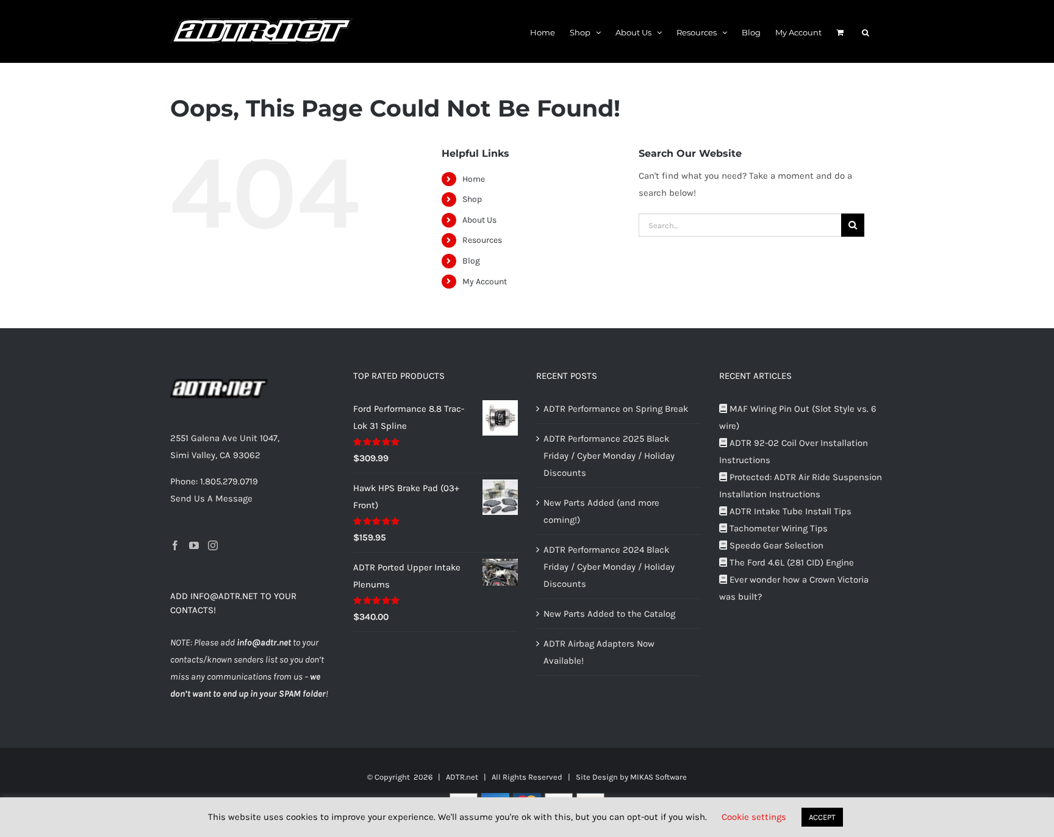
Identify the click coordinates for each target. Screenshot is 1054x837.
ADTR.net (462, 776)
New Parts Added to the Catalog (609, 613)
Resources (482, 240)
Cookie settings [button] (754, 816)
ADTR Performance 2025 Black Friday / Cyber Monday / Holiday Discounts (609, 455)
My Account (484, 281)
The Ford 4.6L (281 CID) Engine (790, 562)
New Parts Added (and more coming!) (601, 511)
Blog (471, 261)
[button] (865, 31)
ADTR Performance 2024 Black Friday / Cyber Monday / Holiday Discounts (609, 566)
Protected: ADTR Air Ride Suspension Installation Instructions (800, 486)
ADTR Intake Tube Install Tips (789, 511)
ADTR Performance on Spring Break (615, 408)
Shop (472, 199)
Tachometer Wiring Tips (777, 528)
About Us (479, 220)
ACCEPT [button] (822, 817)
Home (473, 179)
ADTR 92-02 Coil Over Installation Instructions (793, 451)
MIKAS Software (658, 776)
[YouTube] (194, 545)
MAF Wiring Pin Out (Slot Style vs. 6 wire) (798, 417)
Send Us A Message (211, 498)
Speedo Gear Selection (775, 545)
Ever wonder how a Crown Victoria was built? (794, 588)
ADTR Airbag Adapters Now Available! (598, 652)
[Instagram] (213, 545)
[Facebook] (175, 545)
